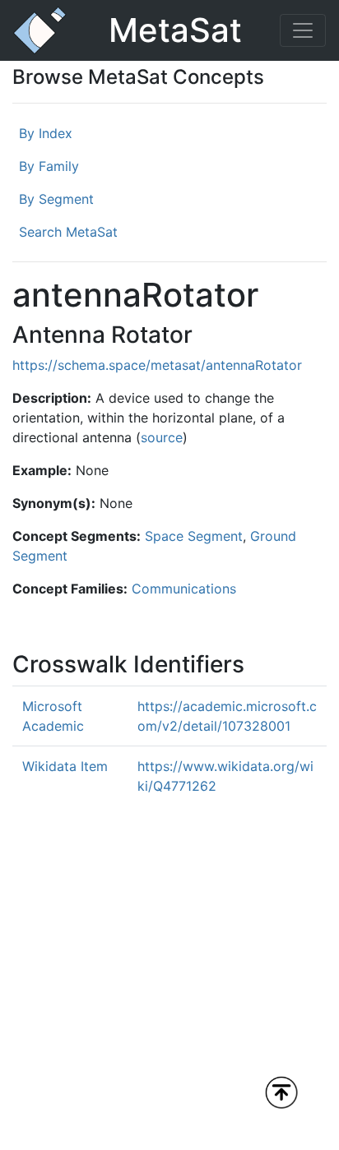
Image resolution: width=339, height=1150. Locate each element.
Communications (184, 588)
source (162, 437)
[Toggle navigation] (303, 30)
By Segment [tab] (56, 199)
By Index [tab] (45, 133)
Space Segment (194, 536)
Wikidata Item (65, 766)
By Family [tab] (49, 166)
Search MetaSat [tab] (68, 232)
